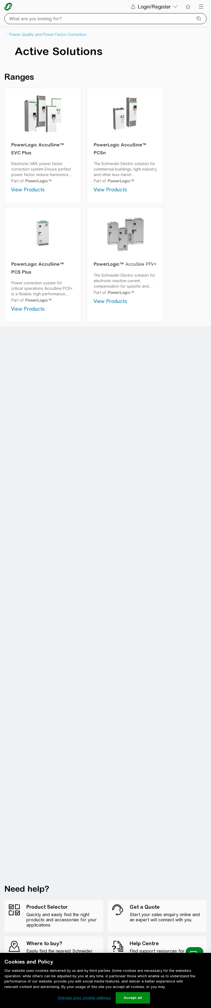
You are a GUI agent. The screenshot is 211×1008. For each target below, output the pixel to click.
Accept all (133, 998)
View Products (28, 189)
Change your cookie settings (84, 998)
